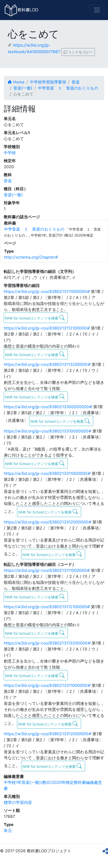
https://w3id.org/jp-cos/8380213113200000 (45, 364)
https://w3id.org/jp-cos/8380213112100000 (45, 328)
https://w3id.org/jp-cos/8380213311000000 (45, 473)
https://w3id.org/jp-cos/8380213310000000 (46, 431)
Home (18, 81)
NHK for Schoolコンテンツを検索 (32, 318)
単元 (8, 830)
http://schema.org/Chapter (29, 257)
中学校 (10, 152)
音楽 (76, 81)
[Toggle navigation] (97, 10)
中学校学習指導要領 (48, 81)
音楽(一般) (22, 87)
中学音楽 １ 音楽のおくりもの (68, 87)
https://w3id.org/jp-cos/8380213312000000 (46, 521)
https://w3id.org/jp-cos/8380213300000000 (46, 406)
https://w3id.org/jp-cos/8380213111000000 (45, 291)
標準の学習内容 (18, 802)
